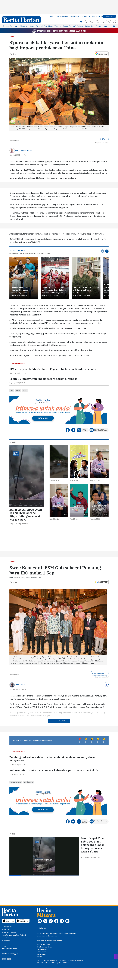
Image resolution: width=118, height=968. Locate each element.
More (105, 26)
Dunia (32, 26)
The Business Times (44, 947)
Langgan (109, 16)
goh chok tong (28, 782)
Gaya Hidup (48, 26)
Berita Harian (41, 952)
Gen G (98, 26)
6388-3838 (6, 959)
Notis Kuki (5, 938)
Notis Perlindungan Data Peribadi (14, 935)
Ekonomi (39, 26)
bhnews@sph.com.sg (49, 936)
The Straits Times (43, 944)
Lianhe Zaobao (42, 949)
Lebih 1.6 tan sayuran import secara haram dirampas (43, 378)
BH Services (6, 941)
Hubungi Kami (7, 927)
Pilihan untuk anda (17, 250)
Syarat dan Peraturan (9, 932)
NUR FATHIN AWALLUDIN (23, 150)
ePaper (84, 16)
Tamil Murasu (41, 954)
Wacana (58, 26)
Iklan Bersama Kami (9, 949)
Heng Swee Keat (16, 782)
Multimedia (88, 26)
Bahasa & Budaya (76, 26)
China (18, 390)
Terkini (6, 26)
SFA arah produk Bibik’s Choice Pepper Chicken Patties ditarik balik (52, 369)
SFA (12, 390)
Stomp (39, 957)
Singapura (14, 26)
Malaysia (23, 26)
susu (24, 390)
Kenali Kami (6, 929)
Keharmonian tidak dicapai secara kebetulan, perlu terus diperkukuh (53, 770)
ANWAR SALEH (20, 685)
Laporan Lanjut (59, 721)
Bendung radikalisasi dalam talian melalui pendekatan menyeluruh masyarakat (52, 759)
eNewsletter (74, 16)
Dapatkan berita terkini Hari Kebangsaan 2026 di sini (61, 30)
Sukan (65, 26)
